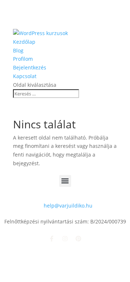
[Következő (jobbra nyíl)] (117, 141)
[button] (65, 181)
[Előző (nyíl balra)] (12, 141)
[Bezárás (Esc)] (106, 8)
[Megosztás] (90, 8)
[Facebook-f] (51, 238)
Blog (18, 50)
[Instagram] (65, 238)
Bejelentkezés (29, 67)
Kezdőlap (24, 41)
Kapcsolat (24, 76)
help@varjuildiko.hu (68, 205)
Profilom (23, 58)
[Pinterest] (78, 238)
